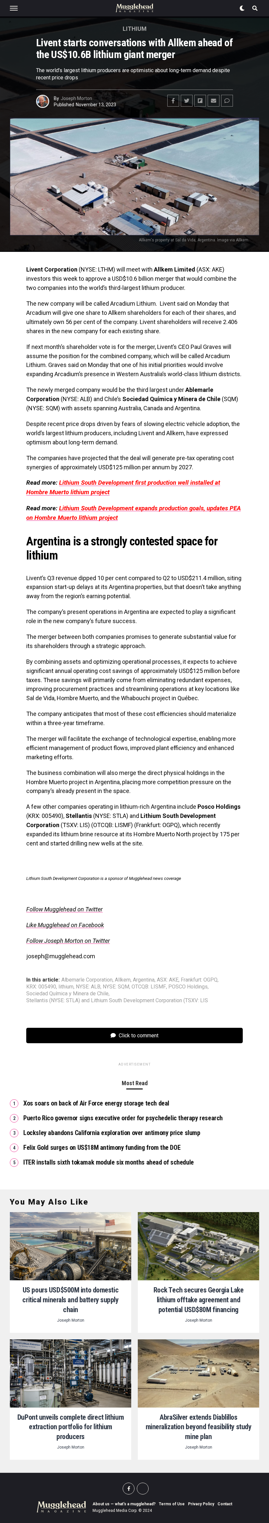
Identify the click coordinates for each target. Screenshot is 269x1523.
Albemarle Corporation (87, 980)
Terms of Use (172, 1504)
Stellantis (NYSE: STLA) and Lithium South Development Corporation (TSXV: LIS (117, 1000)
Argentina (144, 980)
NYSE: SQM (116, 986)
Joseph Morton (76, 98)
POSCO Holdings (188, 986)
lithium (65, 986)
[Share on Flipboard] (200, 101)
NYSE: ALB (88, 986)
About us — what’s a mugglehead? (124, 1504)
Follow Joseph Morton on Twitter (68, 940)
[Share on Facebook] (173, 101)
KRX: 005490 (41, 986)
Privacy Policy (201, 1504)
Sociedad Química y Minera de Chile (67, 993)
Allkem (123, 980)
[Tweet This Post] (187, 101)
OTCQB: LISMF (149, 986)
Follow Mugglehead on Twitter (64, 909)
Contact (224, 1504)
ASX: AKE (167, 980)
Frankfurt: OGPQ (199, 980)
